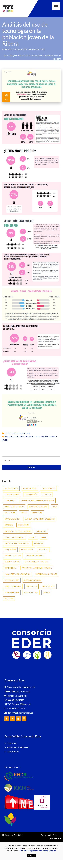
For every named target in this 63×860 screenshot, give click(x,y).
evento (33, 537)
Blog (12, 55)
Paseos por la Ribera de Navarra (37, 568)
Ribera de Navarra (32, 580)
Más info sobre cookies (45, 850)
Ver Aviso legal (27, 850)
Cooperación (31, 494)
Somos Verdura (12, 592)
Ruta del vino (48, 586)
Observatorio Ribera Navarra (20, 436)
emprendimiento (12, 519)
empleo (24, 513)
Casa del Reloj (29, 488)
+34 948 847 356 (16, 708)
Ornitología (11, 568)
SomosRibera (13, 752)
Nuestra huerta (12, 562)
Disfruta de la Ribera (14, 506)
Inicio (6, 55)
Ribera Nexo (31, 586)
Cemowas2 (12, 743)
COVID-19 (47, 494)
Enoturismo (23, 525)
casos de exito (48, 488)
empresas (9, 525)
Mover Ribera (27, 549)
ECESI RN (26, 433)
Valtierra (9, 598)
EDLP (54, 506)
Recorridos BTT (12, 580)
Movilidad (43, 549)
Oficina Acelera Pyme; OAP (36, 562)
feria (43, 537)
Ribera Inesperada (13, 586)
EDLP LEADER (10, 513)
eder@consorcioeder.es (20, 712)
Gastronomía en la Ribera (17, 543)
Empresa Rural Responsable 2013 (40, 519)
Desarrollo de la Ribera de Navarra (37, 500)
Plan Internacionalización (17, 574)
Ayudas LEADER (11, 488)
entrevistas (41, 531)
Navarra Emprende (35, 555)
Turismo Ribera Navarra (18, 747)
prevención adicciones (46, 574)
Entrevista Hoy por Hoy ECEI (17, 531)
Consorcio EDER (37, 49)
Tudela (46, 592)
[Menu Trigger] (56, 6)
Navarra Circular (13, 555)
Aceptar (31, 855)
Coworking (10, 500)
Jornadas (38, 543)
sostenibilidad (31, 592)
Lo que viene (10, 549)
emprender (37, 513)
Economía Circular (38, 506)
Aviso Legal (46, 835)
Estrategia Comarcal (14, 537)
